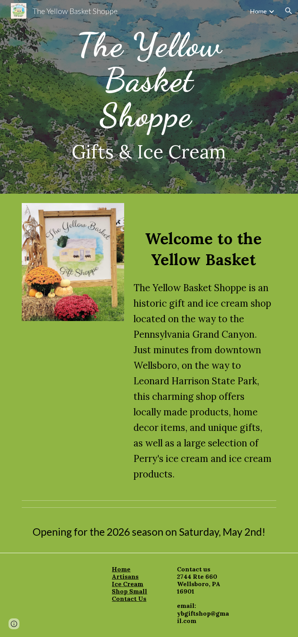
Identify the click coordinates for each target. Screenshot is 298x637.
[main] (148, 96)
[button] (288, 11)
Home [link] (258, 11)
